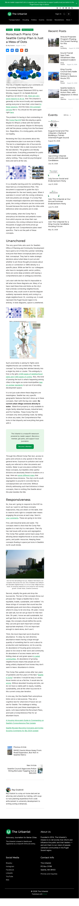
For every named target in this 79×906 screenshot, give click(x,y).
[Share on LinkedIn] (16, 50)
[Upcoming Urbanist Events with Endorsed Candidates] (59, 149)
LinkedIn (9, 873)
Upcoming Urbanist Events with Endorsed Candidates (58, 158)
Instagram (10, 866)
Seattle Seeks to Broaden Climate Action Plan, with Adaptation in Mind (69, 91)
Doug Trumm (62, 63)
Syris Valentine (63, 98)
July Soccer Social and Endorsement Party (58, 180)
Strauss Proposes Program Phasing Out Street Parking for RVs (69, 40)
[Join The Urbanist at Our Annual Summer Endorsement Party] (59, 192)
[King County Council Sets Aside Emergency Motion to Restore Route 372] (54, 76)
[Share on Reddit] (21, 50)
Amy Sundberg (63, 47)
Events (41, 20)
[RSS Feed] (72, 8)
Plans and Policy (28, 29)
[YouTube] (69, 8)
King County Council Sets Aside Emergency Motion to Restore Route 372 (68, 74)
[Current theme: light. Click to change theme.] (69, 14)
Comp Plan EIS (15, 120)
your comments (12, 518)
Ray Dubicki (11, 45)
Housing (25, 20)
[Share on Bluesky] (7, 50)
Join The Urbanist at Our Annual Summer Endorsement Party (59, 201)
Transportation (14, 20)
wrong (8, 683)
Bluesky (9, 863)
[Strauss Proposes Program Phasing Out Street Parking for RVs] (54, 42)
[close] (76, 3)
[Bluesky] (57, 8)
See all (66, 115)
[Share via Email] (26, 50)
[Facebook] (63, 8)
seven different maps (26, 475)
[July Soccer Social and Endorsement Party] (59, 171)
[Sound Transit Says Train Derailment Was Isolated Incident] (54, 58)
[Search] (64, 14)
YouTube (9, 876)
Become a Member (25, 446)
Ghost (45, 894)
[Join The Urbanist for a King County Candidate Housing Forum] (59, 215)
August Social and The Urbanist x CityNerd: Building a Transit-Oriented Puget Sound (58, 134)
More (68, 20)
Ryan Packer (62, 82)
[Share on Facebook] (12, 50)
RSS (7, 880)
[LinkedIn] (66, 8)
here (12, 112)
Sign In (58, 14)
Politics (34, 20)
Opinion (17, 29)
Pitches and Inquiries (49, 874)
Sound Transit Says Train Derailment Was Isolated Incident (68, 56)
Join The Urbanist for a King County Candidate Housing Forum (58, 224)
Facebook (10, 870)
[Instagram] (60, 8)
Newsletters (59, 20)
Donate (49, 20)
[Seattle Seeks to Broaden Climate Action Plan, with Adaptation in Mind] (54, 93)
